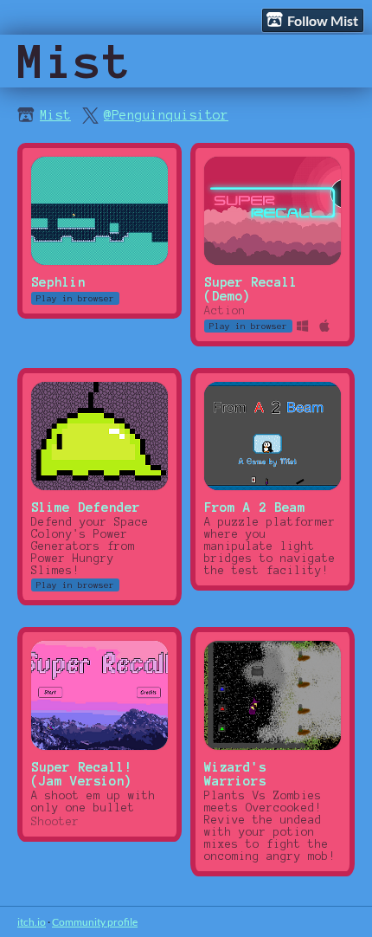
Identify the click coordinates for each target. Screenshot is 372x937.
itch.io (31, 921)
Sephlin (58, 282)
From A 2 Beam (254, 507)
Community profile (95, 921)
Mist (55, 115)
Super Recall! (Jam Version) (81, 774)
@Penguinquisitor (166, 115)
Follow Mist (322, 20)
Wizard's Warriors (235, 774)
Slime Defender (85, 507)
